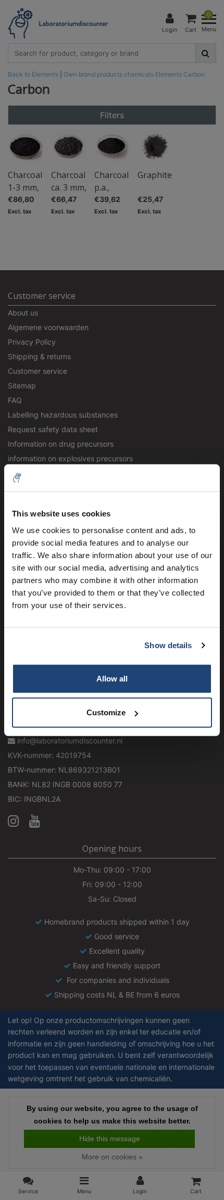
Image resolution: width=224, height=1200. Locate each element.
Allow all (112, 678)
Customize (106, 712)
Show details (168, 645)
